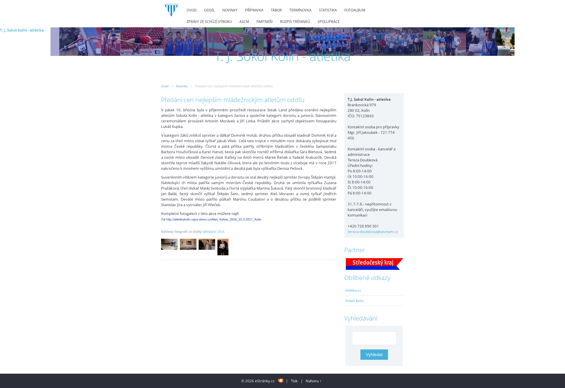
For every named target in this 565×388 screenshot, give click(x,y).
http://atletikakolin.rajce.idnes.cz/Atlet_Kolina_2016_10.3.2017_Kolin (213, 219)
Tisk (294, 380)
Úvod (191, 10)
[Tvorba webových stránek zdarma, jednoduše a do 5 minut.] (281, 380)
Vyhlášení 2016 (213, 231)
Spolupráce (329, 21)
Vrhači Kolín (354, 300)
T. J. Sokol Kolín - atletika (22, 30)
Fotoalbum (354, 10)
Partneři (264, 21)
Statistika (328, 10)
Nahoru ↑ (314, 380)
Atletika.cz (353, 290)
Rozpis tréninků (295, 21)
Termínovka (300, 10)
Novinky (229, 10)
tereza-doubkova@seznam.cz (373, 231)
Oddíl (209, 10)
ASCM (244, 21)
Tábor (276, 10)
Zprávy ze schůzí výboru (209, 21)
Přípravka (254, 10)
